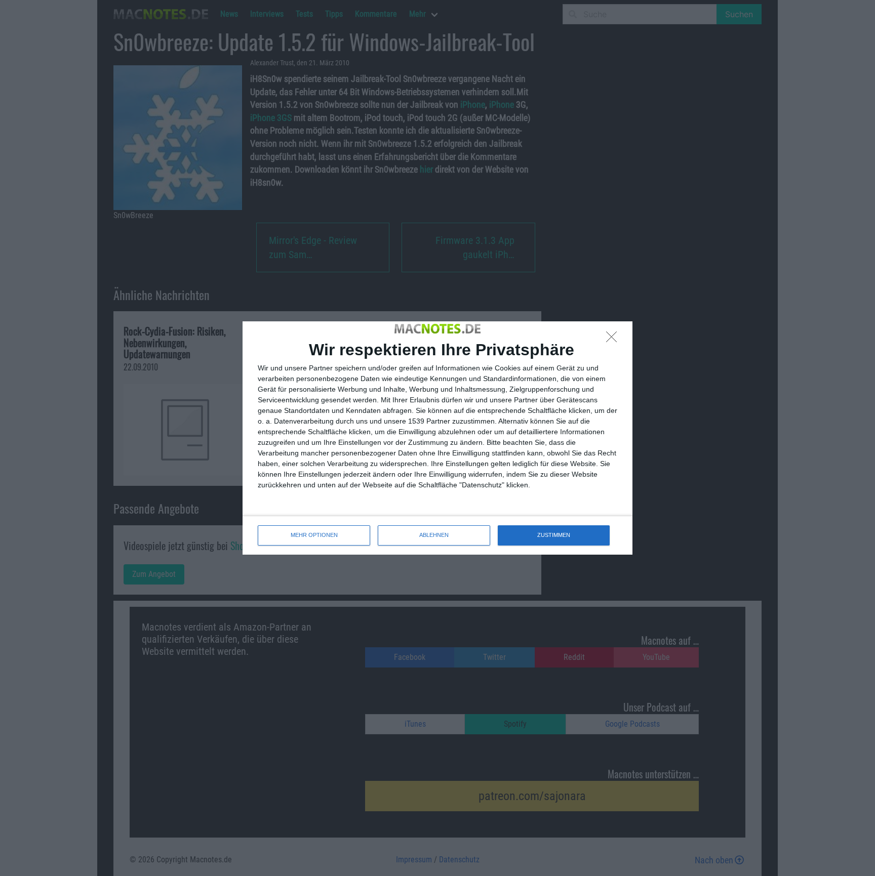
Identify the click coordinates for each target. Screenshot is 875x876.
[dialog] (437, 437)
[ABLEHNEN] (614, 339)
